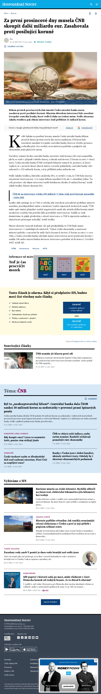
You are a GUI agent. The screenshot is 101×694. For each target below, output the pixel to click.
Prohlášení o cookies (37, 663)
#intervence (24, 248)
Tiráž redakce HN (10, 663)
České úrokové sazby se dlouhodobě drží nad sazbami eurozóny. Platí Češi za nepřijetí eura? (25, 460)
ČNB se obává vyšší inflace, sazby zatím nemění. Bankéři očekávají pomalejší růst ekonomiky (71, 437)
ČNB (21, 391)
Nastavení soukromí (37, 667)
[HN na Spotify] (33, 637)
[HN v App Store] (29, 649)
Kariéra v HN (9, 671)
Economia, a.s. (20, 624)
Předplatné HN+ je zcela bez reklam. (85, 341)
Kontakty (7, 660)
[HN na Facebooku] (22, 637)
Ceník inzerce (9, 675)
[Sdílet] (90, 13)
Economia (8, 667)
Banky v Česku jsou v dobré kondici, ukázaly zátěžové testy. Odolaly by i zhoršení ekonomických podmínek (73, 456)
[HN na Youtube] (37, 637)
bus (11, 39)
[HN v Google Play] (12, 649)
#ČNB (13, 248)
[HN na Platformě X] (18, 637)
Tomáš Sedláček (11, 549)
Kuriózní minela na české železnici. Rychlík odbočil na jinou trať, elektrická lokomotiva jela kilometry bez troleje (65, 492)
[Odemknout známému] (96, 13)
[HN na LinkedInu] (29, 637)
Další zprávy (50, 602)
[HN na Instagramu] (26, 637)
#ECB (45, 248)
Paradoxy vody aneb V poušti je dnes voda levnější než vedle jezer (41, 553)
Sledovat (69, 128)
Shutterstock (60, 102)
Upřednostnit (87, 128)
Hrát (45, 275)
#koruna (36, 248)
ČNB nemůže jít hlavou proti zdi (54, 354)
